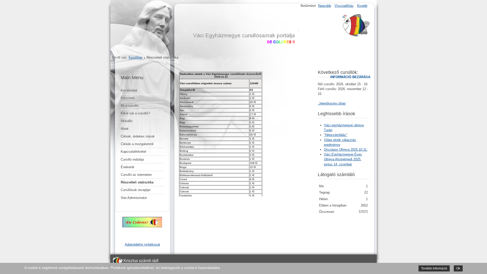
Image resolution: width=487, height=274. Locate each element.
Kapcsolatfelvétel (133, 151)
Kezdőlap (135, 57)
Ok (458, 268)
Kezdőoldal (129, 90)
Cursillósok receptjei (135, 190)
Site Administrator (134, 198)
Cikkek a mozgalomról (137, 144)
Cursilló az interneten (136, 175)
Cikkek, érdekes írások (138, 136)
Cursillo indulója (132, 159)
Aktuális (127, 121)
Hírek (125, 129)
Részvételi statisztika (137, 182)
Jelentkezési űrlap (331, 103)
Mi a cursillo (129, 106)
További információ (434, 268)
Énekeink (127, 167)
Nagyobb (324, 6)
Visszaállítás (344, 6)
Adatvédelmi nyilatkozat (142, 244)
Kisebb (362, 6)
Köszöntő (128, 98)
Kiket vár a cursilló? (135, 113)
